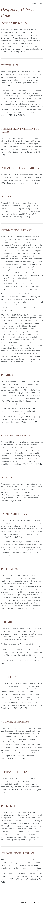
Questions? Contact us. (29, 903)
